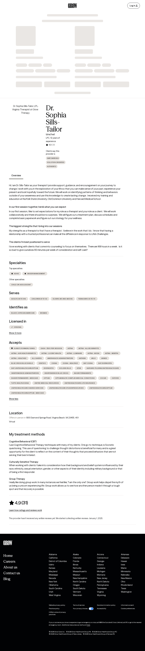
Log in (132, 5)
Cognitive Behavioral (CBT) (23, 441)
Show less (13, 399)
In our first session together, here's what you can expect (37, 206)
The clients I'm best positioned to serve (29, 242)
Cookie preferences (128, 608)
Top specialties (15, 268)
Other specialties (16, 279)
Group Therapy (17, 478)
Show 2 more (15, 333)
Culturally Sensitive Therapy (23, 461)
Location (16, 413)
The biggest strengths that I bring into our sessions (35, 226)
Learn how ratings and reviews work (25, 510)
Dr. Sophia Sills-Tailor (56, 118)
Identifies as (18, 307)
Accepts (15, 343)
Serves (14, 293)
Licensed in (17, 321)
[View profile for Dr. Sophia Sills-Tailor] (25, 120)
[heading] (18, 503)
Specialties (17, 263)
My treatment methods (27, 434)
